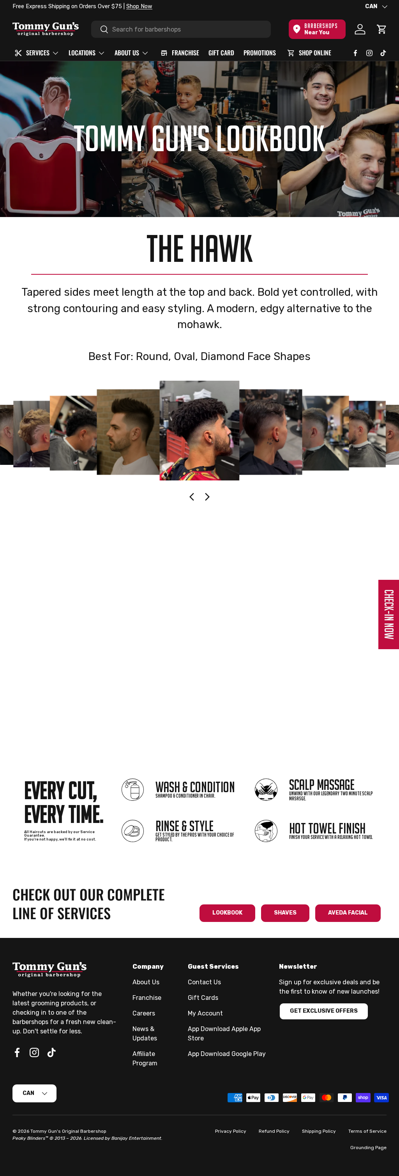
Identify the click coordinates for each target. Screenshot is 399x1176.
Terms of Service (367, 1131)
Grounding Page (368, 1147)
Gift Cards (203, 997)
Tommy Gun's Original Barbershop (68, 1131)
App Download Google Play (227, 1054)
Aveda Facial (348, 912)
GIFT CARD (221, 52)
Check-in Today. (108, 6)
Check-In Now (389, 614)
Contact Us (204, 982)
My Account (205, 1013)
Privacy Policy (230, 1131)
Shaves (285, 912)
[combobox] (181, 29)
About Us (145, 982)
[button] (381, 29)
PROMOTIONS (260, 52)
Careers (143, 1013)
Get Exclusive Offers (324, 1011)
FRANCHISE (185, 52)
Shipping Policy (319, 1131)
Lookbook (227, 912)
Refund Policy (274, 1131)
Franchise (146, 997)
